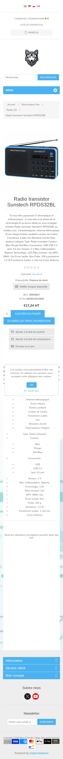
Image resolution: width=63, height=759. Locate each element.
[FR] (38, 6)
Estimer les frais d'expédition (29, 320)
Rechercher (48, 77)
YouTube (35, 696)
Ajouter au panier (28, 313)
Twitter (27, 696)
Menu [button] (9, 90)
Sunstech (37, 274)
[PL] (34, 6)
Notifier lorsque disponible (33, 286)
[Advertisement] (31, 618)
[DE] (29, 6)
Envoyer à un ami (25, 346)
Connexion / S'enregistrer (29, 19)
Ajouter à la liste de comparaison (33, 339)
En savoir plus (31, 390)
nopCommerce (39, 753)
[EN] (25, 6)
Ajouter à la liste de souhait (30, 331)
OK (31, 385)
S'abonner (46, 722)
